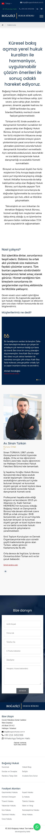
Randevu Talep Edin (9, 776)
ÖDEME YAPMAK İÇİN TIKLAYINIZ (20, 743)
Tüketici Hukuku (28, 801)
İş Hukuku (26, 797)
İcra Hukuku (6, 810)
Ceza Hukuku (7, 819)
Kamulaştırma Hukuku (30, 810)
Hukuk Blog (26, 767)
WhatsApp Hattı (10, 9)
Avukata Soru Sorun (30, 776)
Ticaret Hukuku (7, 801)
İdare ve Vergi (27, 806)
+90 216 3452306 (27, 9)
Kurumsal (5, 767)
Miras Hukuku (27, 814)
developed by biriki (22, 831)
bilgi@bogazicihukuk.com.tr (14, 732)
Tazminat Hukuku (8, 814)
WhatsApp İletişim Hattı (17, 738)
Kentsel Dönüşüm (9, 797)
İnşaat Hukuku (27, 792)
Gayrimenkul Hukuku (10, 792)
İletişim (25, 771)
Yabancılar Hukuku (9, 806)
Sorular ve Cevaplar (9, 771)
